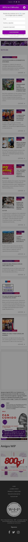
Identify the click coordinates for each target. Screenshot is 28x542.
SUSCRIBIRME (14, 32)
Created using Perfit (14, 36)
